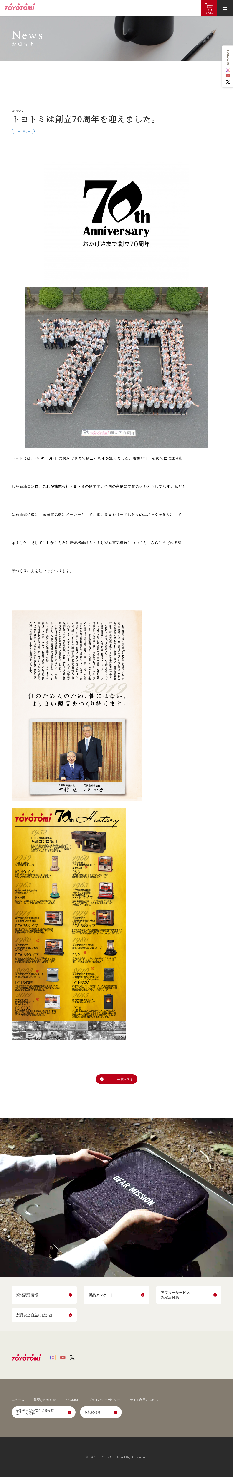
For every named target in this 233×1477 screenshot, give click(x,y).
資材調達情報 (27, 1295)
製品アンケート (101, 1295)
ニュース (18, 1400)
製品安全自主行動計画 (34, 1315)
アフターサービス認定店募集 (175, 1295)
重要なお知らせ (45, 1400)
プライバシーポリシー (104, 1400)
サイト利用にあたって (146, 1400)
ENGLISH (72, 1400)
